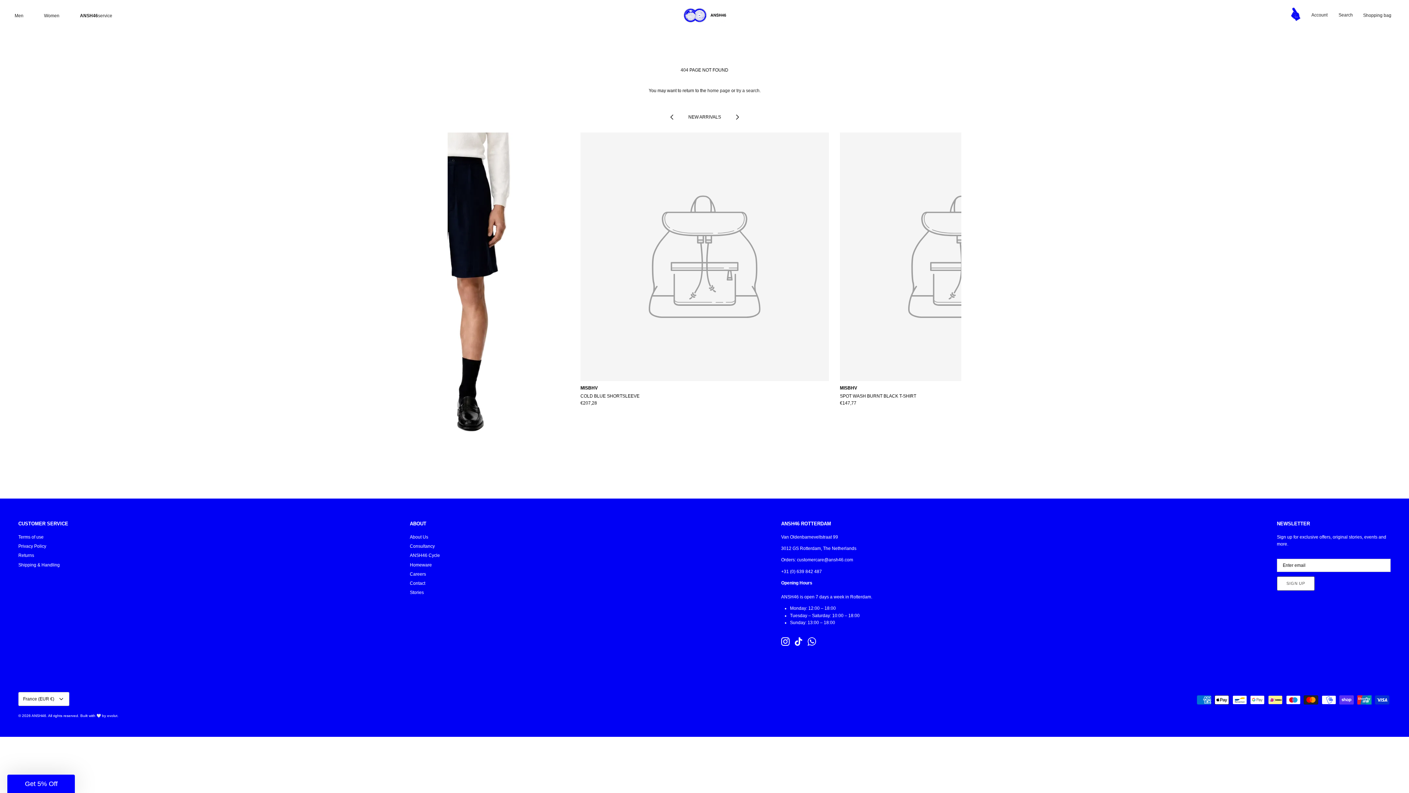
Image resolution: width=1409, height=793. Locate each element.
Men (19, 15)
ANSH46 (39, 716)
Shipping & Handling (39, 565)
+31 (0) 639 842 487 (801, 571)
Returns (26, 555)
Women (51, 15)
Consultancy (422, 546)
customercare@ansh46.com (825, 559)
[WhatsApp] (812, 641)
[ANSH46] (704, 15)
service (96, 15)
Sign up (1295, 583)
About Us (419, 537)
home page (718, 90)
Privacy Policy (32, 546)
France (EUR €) (38, 699)
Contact (417, 583)
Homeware (421, 565)
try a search (748, 90)
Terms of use (31, 537)
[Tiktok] (798, 641)
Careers (418, 574)
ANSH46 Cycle (425, 555)
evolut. (113, 716)
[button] (41, 784)
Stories (417, 592)
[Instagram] (785, 641)
